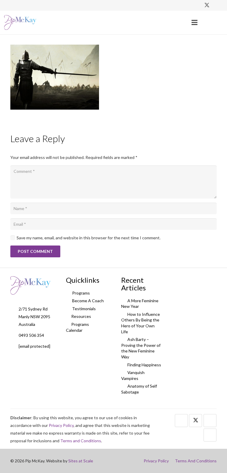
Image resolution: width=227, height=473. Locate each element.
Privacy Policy (61, 425)
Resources (81, 316)
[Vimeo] (217, 5)
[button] (205, 22)
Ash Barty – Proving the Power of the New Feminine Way (140, 348)
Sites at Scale (80, 460)
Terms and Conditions (80, 440)
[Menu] (194, 22)
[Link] (20, 22)
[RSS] (210, 435)
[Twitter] (207, 5)
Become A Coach (87, 300)
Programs (80, 292)
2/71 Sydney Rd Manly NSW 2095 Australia (34, 316)
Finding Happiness (144, 364)
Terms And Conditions (196, 460)
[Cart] (216, 22)
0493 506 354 (31, 335)
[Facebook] (196, 5)
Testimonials (83, 308)
